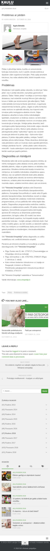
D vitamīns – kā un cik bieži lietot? (25, 511)
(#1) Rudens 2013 (8, 405)
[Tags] (42, 466)
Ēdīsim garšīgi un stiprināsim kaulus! (27, 475)
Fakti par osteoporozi (33, 330)
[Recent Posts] (7, 466)
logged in (16, 351)
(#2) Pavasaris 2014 (9, 410)
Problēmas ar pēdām (20, 292)
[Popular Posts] (19, 466)
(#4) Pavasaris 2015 (9, 419)
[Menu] (47, 3)
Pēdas (10, 292)
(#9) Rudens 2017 (8, 443)
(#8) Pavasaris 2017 (9, 438)
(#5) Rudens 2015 (8, 424)
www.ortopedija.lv (23, 280)
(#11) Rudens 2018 (9, 452)
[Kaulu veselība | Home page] (10, 3)
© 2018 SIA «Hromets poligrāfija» (25, 548)
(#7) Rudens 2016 (9, 8)
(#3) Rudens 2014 (8, 414)
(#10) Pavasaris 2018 (10, 448)
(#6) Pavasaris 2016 (9, 429)
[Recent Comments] (31, 466)
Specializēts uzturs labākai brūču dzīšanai (29, 487)
